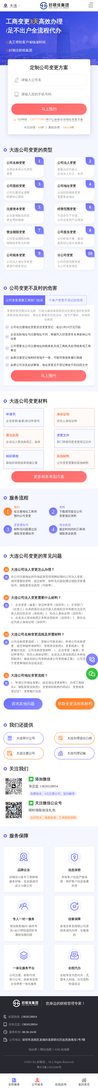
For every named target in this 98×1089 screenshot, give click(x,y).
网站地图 (46, 1049)
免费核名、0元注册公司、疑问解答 (52, 793)
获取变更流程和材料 (75, 704)
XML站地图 (61, 1049)
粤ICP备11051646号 (49, 1067)
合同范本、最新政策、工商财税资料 (53, 817)
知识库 (33, 1049)
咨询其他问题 (23, 704)
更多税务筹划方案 (49, 476)
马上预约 (49, 109)
